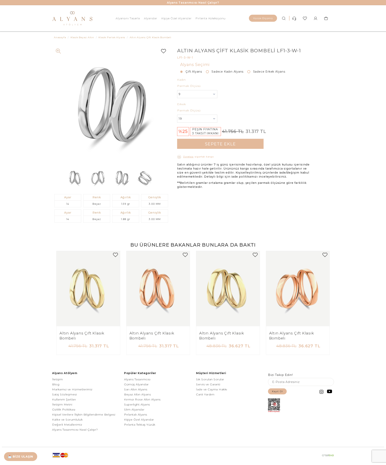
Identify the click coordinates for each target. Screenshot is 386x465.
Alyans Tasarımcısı (137, 379)
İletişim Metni (62, 404)
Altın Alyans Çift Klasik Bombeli (82, 336)
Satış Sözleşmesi (64, 394)
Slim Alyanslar (134, 409)
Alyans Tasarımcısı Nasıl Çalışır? (193, 2)
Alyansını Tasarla (128, 18)
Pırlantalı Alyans (135, 414)
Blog (55, 384)
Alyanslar (150, 18)
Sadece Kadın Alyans (226, 71)
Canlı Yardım (205, 394)
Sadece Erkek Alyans (267, 71)
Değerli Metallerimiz (67, 424)
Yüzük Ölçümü (263, 18)
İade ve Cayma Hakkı (211, 389)
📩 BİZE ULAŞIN (20, 456)
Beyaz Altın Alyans (137, 394)
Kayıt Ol (277, 391)
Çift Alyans (192, 71)
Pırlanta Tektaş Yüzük (139, 424)
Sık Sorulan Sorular (210, 379)
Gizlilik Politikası (63, 409)
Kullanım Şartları (64, 399)
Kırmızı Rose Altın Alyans (142, 399)
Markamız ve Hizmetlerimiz (72, 389)
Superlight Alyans (137, 404)
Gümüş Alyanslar (136, 384)
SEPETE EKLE (220, 144)
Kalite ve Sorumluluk (67, 419)
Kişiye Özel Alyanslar (176, 18)
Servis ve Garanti (208, 384)
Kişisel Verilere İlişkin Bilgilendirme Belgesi (83, 414)
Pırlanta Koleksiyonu (210, 18)
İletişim (57, 379)
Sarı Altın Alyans (135, 389)
